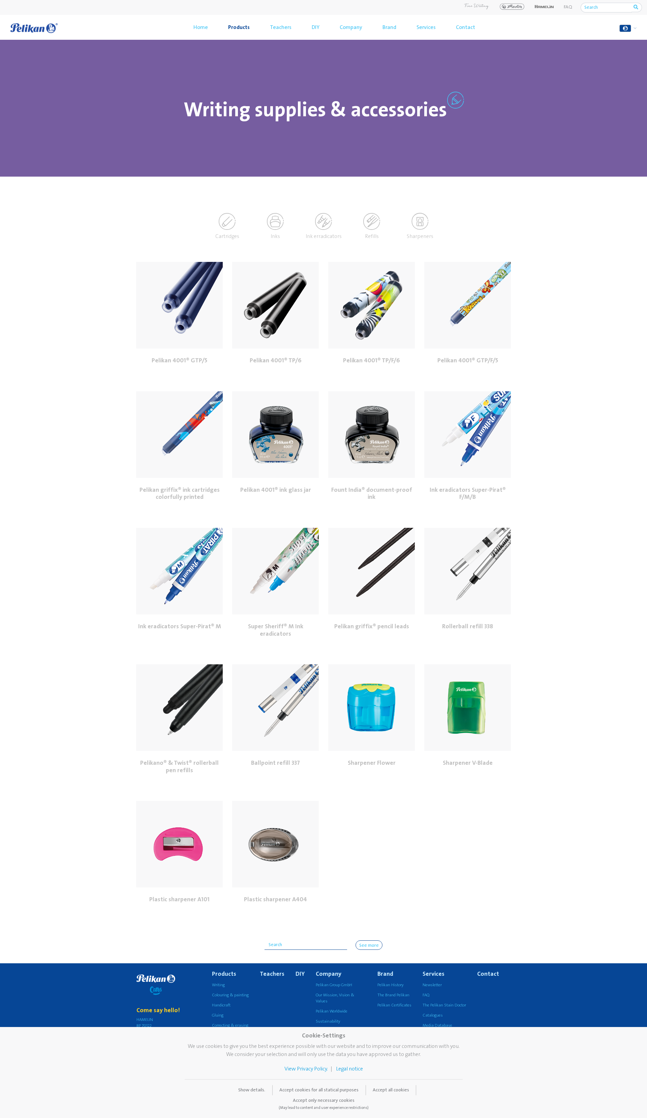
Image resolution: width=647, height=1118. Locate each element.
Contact (465, 27)
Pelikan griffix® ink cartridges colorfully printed (180, 493)
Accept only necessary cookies (324, 1104)
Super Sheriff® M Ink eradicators (275, 630)
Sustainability (328, 1021)
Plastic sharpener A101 (179, 899)
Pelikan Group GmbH (334, 985)
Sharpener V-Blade (468, 762)
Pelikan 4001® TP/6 (276, 360)
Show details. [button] (251, 1090)
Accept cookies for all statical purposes (319, 1090)
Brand (389, 27)
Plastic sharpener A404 (275, 899)
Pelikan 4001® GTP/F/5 (467, 360)
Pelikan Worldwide (331, 1011)
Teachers (280, 27)
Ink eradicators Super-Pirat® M (179, 626)
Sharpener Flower (372, 762)
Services (426, 27)
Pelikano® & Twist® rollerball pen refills (179, 766)
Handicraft (221, 1005)
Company (351, 27)
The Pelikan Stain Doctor (444, 1005)
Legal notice (349, 1069)
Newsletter (432, 985)
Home (200, 27)
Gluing (217, 1015)
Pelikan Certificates (394, 1005)
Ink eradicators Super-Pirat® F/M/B (468, 493)
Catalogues (433, 1015)
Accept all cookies (391, 1090)
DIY (315, 27)
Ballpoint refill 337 (275, 762)
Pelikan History (390, 985)
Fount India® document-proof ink (371, 493)
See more (369, 945)
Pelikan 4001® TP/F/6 (371, 360)
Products (239, 27)
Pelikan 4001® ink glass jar (275, 489)
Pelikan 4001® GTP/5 (179, 360)
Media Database (437, 1025)
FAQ (568, 7)
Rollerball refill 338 (467, 626)
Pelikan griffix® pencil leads (371, 626)
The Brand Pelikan (393, 995)
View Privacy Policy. (306, 1069)
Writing (218, 985)
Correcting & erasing (230, 1025)
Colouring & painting (230, 995)
